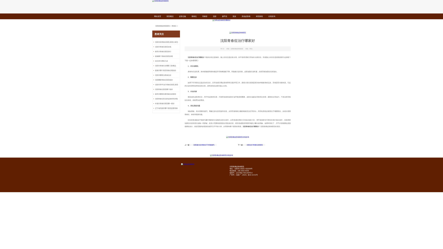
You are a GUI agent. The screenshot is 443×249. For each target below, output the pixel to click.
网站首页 (157, 16)
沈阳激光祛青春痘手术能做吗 (203, 145)
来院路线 (259, 16)
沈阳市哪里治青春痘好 (163, 75)
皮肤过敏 (182, 16)
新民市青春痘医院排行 (163, 51)
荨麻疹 (204, 16)
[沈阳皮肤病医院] (195, 164)
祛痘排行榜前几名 (161, 61)
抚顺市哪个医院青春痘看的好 (165, 70)
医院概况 (170, 16)
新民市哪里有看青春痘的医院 (165, 94)
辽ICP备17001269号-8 (244, 173)
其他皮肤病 (246, 16)
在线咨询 (271, 16)
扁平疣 (224, 16)
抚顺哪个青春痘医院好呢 (164, 56)
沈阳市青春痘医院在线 (163, 47)
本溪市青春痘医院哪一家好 (164, 103)
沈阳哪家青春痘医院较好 (164, 80)
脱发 (234, 16)
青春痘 (194, 16)
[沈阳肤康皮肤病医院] (160, 1)
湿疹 (214, 16)
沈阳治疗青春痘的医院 (255, 145)
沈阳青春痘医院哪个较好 (164, 89)
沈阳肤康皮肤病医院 (162, 26)
